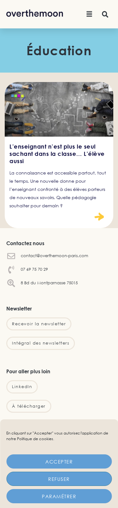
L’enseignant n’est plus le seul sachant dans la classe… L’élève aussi (57, 154)
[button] (89, 14)
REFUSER (59, 479)
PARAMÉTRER (59, 496)
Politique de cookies (35, 438)
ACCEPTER (59, 461)
